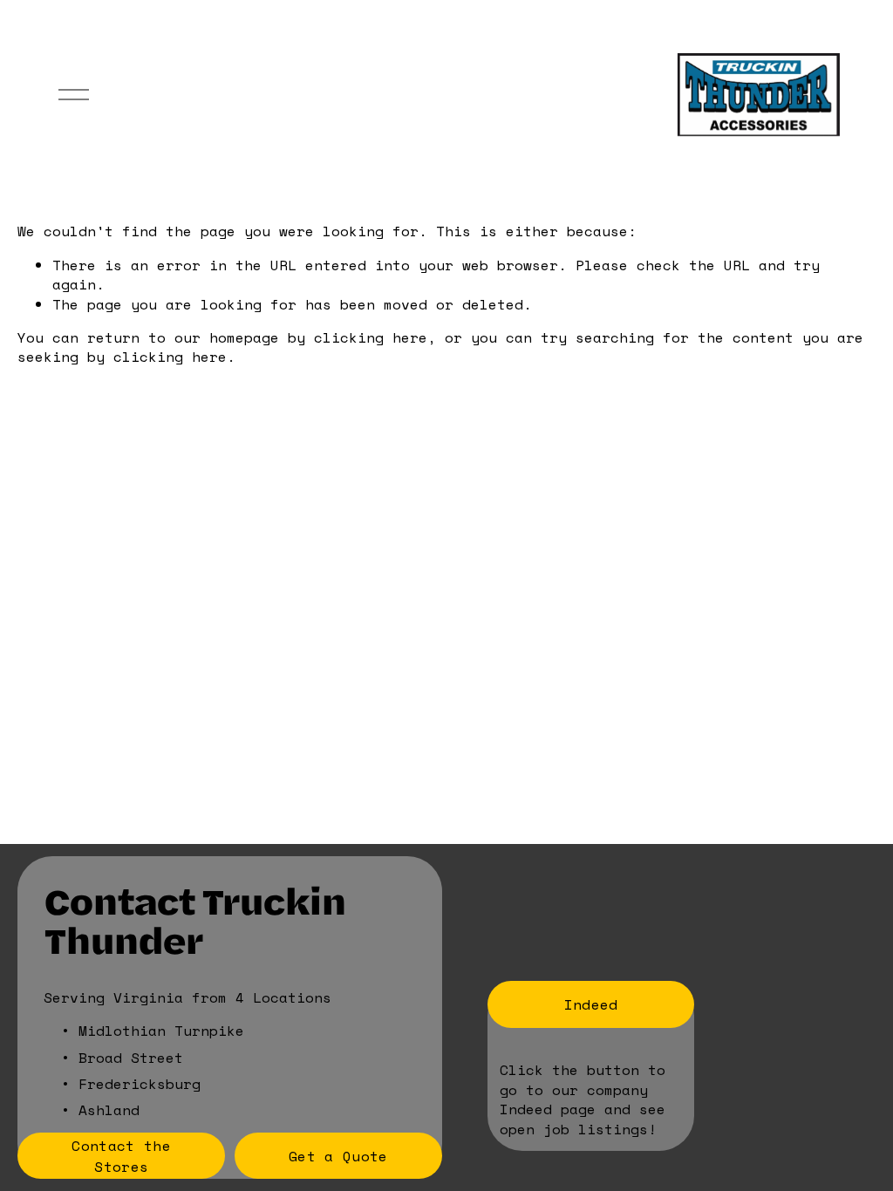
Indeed (591, 1004)
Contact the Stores (121, 1156)
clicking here (370, 337)
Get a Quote (338, 1156)
